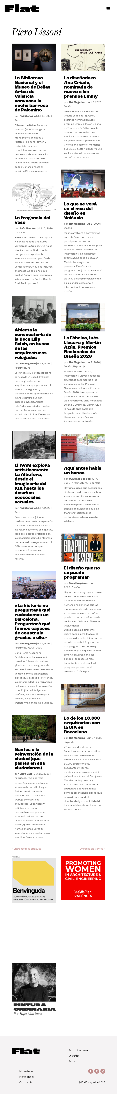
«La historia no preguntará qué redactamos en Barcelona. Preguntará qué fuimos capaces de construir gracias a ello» (32, 621)
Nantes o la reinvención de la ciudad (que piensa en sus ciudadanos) (34, 759)
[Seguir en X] (96, 1071)
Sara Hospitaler (78, 583)
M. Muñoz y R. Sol (79, 479)
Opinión (20, 232)
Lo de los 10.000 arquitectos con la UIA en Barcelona (82, 725)
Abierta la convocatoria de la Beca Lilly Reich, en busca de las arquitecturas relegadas (33, 344)
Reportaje (37, 778)
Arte (17, 120)
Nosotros (26, 1071)
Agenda (69, 742)
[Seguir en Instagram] (102, 1071)
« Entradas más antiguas (26, 849)
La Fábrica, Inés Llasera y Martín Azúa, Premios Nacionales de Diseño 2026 (82, 347)
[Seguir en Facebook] (90, 1071)
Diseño (68, 106)
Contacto (26, 1082)
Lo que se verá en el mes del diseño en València (80, 211)
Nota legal (26, 1077)
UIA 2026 (36, 648)
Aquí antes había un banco (82, 470)
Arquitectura (22, 368)
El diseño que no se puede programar (82, 573)
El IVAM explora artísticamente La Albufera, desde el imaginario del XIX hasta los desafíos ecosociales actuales (32, 484)
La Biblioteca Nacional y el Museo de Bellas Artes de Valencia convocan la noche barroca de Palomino (32, 94)
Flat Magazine (28, 116)
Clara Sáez (26, 774)
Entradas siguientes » (92, 849)
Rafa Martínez (28, 228)
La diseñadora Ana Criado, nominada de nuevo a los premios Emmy (81, 87)
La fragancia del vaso (32, 220)
